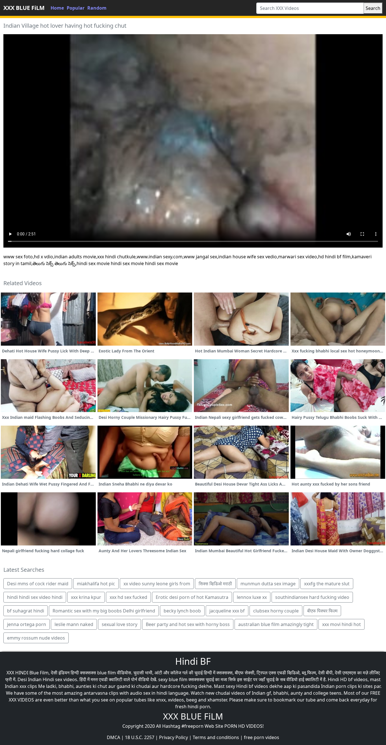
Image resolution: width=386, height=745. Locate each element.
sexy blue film (172, 679)
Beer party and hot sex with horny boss (188, 624)
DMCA (113, 737)
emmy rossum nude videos (36, 638)
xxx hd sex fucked (128, 597)
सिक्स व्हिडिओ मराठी (215, 584)
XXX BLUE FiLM (24, 8)
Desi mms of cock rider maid (37, 584)
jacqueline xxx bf (227, 611)
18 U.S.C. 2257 (139, 737)
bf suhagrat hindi (25, 611)
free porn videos (261, 737)
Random (97, 8)
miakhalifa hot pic (96, 584)
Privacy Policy (173, 737)
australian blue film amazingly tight (276, 624)
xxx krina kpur (86, 597)
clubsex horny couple (276, 611)
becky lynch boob (182, 611)
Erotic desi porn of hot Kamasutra (192, 597)
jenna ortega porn (26, 624)
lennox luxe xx (252, 597)
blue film (106, 673)
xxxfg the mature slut (327, 584)
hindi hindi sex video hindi (34, 597)
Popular (75, 8)
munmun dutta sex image (268, 584)
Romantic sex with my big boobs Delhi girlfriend (104, 611)
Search (373, 8)
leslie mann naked (74, 624)
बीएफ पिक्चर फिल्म (322, 611)
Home (57, 8)
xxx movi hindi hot (341, 624)
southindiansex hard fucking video (312, 597)
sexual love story (119, 624)
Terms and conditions (216, 737)
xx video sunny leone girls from (156, 584)
